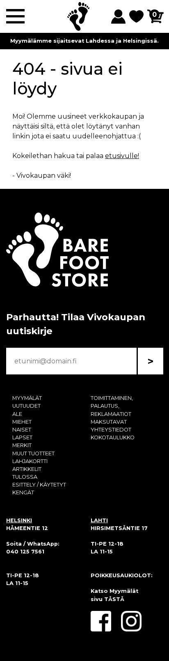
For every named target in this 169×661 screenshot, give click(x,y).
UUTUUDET (26, 406)
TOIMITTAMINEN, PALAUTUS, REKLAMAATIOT (112, 406)
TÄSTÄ (114, 599)
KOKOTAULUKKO (113, 437)
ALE (17, 414)
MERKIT (22, 445)
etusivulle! (122, 156)
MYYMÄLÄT (27, 398)
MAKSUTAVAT (109, 422)
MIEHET (22, 422)
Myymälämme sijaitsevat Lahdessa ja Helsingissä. (84, 41)
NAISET (21, 430)
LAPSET (22, 437)
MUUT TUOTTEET (33, 453)
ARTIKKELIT (26, 469)
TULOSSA (24, 477)
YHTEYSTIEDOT (111, 430)
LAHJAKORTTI (30, 461)
